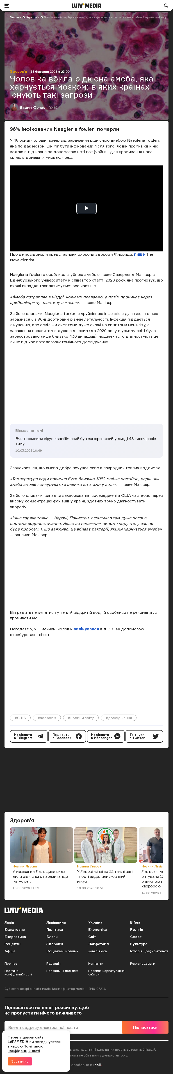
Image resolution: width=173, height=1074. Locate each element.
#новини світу (81, 717)
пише (139, 254)
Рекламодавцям (142, 963)
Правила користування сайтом (106, 972)
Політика (54, 929)
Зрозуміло (20, 1061)
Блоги (52, 936)
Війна (135, 922)
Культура (138, 944)
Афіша (10, 951)
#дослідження (119, 717)
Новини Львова (25, 866)
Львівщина (56, 922)
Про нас (11, 963)
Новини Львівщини (156, 866)
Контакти (95, 963)
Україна (95, 922)
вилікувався (86, 628)
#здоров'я (47, 717)
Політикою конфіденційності (25, 1048)
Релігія (136, 929)
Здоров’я (32, 17)
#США (20, 717)
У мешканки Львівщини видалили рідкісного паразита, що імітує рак (40, 876)
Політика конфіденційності (18, 972)
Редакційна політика (62, 971)
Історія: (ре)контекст (149, 951)
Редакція (53, 963)
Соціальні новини (62, 951)
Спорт (136, 936)
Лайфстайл (98, 944)
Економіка (97, 929)
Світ (92, 936)
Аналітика (97, 951)
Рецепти (12, 944)
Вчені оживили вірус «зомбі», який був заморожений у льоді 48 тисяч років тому (85, 441)
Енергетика (15, 936)
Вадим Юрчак (32, 107)
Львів (9, 922)
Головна (15, 17)
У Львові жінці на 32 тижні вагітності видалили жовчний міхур (105, 876)
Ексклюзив (15, 929)
